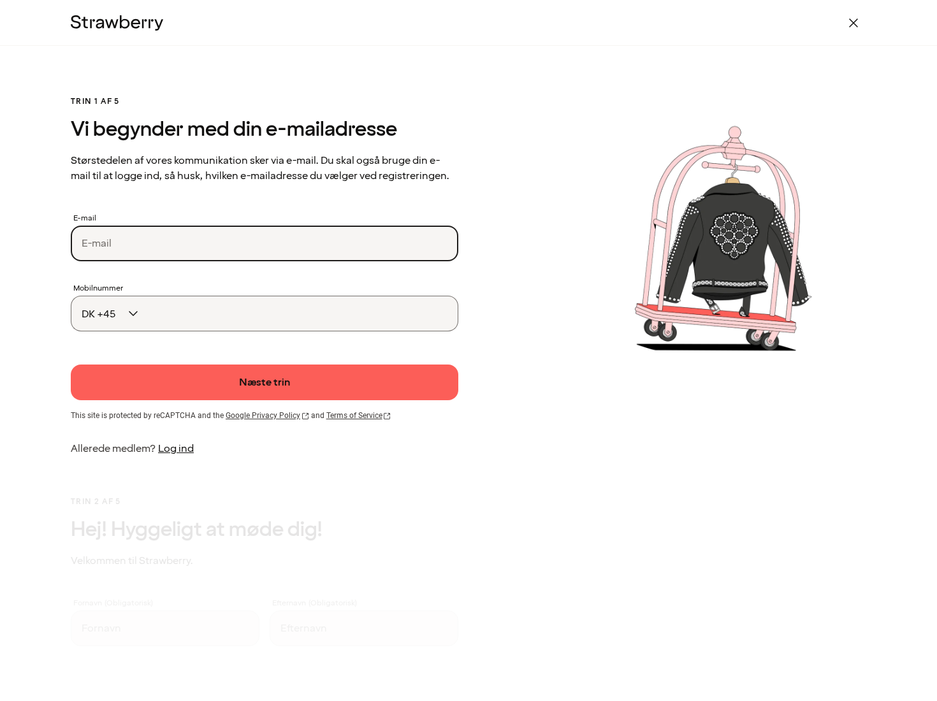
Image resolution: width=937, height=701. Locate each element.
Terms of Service (354, 415)
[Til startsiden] (117, 23)
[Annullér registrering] (853, 23)
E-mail (84, 218)
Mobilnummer (98, 288)
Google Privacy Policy (263, 415)
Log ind (176, 449)
